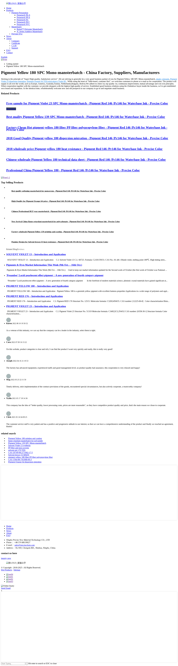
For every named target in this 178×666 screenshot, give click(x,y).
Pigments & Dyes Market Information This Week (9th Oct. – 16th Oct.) (44, 265)
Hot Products (6, 570)
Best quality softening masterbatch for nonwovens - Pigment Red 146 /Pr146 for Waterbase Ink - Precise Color (58, 191)
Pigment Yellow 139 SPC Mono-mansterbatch (27, 443)
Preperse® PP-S (23, 17)
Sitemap (17, 570)
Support (14, 48)
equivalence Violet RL (57, 81)
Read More (11, 109)
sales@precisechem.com (24, 545)
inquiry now (6, 558)
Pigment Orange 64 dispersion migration (24, 462)
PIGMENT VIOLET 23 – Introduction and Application (36, 306)
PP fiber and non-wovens (18, 448)
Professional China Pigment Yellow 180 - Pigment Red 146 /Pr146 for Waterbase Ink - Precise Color (73, 170)
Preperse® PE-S (23, 15)
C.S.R (14, 45)
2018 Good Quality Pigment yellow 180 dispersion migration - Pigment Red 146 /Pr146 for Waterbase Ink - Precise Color (87, 138)
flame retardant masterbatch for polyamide (25, 441)
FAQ (8, 50)
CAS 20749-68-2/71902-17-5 (20, 452)
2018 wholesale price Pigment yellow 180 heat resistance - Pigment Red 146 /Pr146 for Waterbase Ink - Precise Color (84, 149)
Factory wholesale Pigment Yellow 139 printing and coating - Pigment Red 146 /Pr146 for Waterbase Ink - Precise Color (62, 232)
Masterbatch (16, 27)
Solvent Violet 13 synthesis (19, 445)
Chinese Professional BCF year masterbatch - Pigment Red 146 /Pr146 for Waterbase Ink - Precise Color (56, 211)
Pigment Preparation (19, 13)
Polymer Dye (16, 34)
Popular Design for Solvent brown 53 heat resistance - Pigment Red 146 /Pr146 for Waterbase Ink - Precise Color (59, 242)
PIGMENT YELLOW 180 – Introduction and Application (37, 286)
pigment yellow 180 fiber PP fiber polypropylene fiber (30, 457)
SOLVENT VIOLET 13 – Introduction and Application (36, 254)
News (8, 36)
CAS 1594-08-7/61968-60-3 (20, 459)
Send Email (6, 588)
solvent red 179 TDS (16, 450)
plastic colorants (162, 79)
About (8, 38)
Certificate (15, 43)
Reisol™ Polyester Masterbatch (30, 29)
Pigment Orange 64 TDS (37, 81)
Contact (9, 53)
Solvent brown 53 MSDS (18, 455)
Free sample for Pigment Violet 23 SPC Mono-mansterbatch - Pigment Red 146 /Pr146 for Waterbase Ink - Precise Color (87, 103)
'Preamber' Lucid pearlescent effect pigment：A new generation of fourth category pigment (54, 275)
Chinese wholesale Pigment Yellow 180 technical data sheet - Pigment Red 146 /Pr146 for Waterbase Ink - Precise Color (86, 159)
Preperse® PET (23, 22)
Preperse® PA (22, 20)
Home (8, 8)
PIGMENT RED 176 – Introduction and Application (34, 296)
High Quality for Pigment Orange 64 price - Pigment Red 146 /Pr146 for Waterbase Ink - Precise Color (55, 201)
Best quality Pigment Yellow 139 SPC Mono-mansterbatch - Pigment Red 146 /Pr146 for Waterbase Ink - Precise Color (85, 116)
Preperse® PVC (23, 24)
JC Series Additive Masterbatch (29, 31)
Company (15, 41)
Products (9, 10)
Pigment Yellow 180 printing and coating (25, 438)
